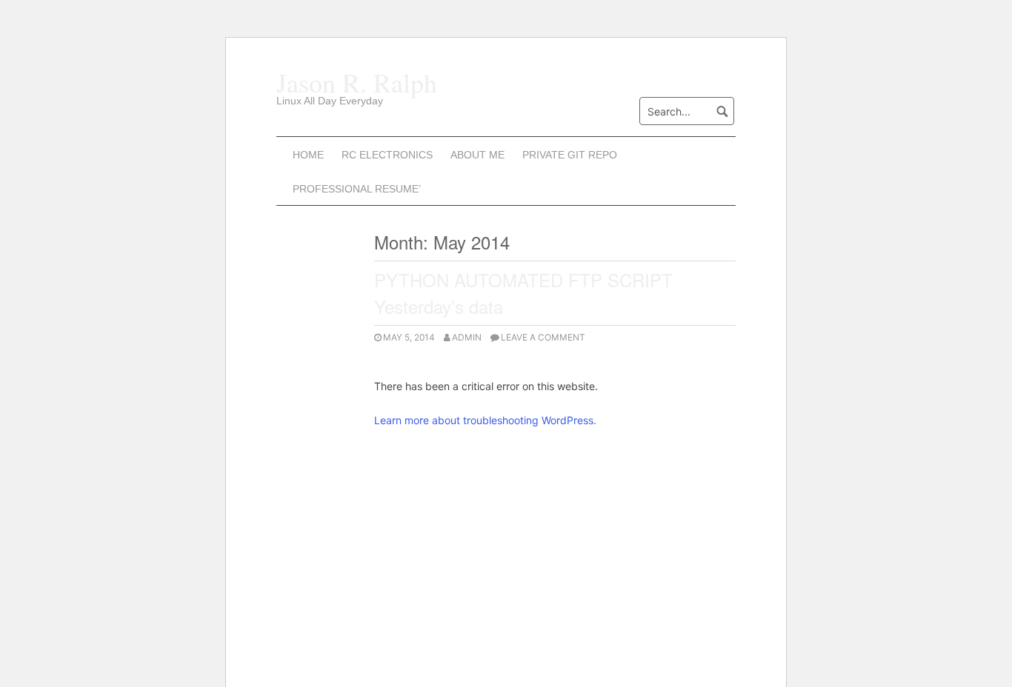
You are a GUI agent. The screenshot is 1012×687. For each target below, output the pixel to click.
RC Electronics (387, 155)
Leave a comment (543, 337)
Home (308, 155)
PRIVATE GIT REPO (569, 155)
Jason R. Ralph (356, 82)
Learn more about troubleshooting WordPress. (485, 420)
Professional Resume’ (357, 189)
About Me (477, 155)
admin (467, 337)
